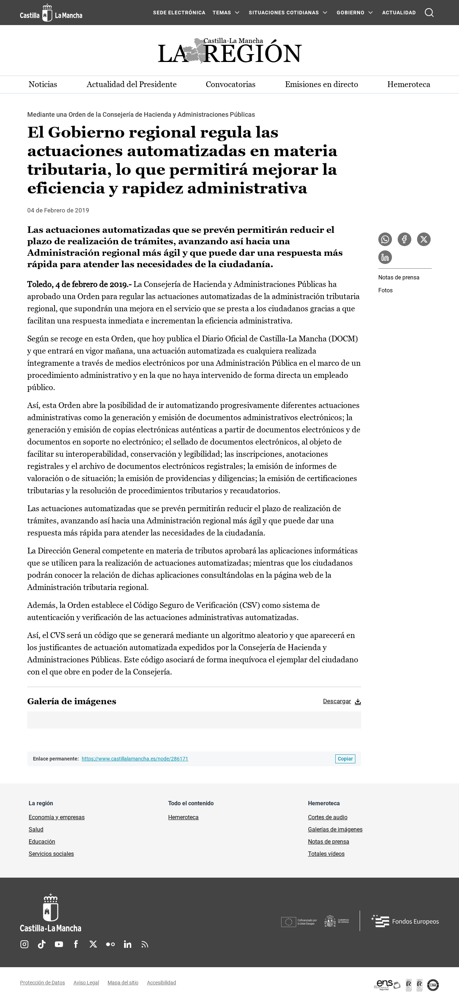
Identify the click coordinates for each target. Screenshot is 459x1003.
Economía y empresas (57, 817)
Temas (222, 12)
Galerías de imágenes (335, 829)
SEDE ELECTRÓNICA (179, 12)
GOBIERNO (351, 12)
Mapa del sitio (123, 982)
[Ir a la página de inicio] (51, 12)
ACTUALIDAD (399, 12)
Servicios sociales (51, 853)
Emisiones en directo (321, 84)
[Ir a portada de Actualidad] (229, 52)
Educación (42, 841)
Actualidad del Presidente (132, 84)
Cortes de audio (327, 817)
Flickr (110, 944)
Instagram (24, 944)
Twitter (93, 944)
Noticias (43, 84)
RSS (144, 944)
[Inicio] (117, 912)
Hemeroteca (408, 84)
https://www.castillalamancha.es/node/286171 (135, 759)
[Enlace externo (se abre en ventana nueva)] (406, 985)
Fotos (385, 290)
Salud (36, 829)
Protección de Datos (42, 982)
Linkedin (127, 944)
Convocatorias (231, 84)
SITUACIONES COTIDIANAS (284, 12)
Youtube (58, 944)
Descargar (337, 701)
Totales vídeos (326, 853)
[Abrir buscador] (429, 12)
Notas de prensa (399, 277)
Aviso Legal (86, 982)
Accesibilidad (161, 982)
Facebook (76, 944)
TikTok (41, 944)
